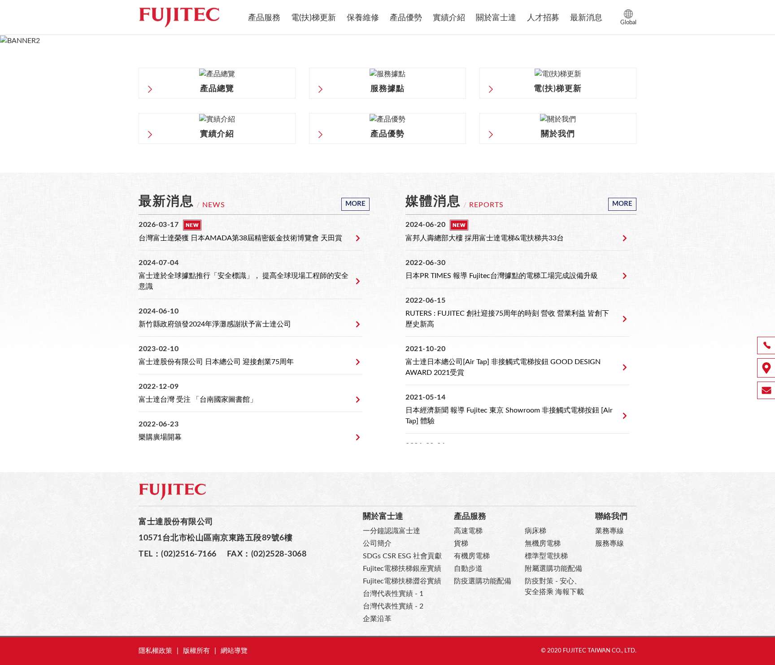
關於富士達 (496, 18)
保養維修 (363, 18)
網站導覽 (234, 651)
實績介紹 (449, 18)
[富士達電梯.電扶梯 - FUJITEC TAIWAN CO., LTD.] (179, 17)
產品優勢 (406, 18)
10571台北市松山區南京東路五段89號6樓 (215, 538)
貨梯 (461, 543)
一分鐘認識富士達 (391, 531)
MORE (355, 203)
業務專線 (609, 531)
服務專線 (609, 543)
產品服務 (264, 18)
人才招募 (543, 18)
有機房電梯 (472, 556)
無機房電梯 (543, 543)
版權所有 (196, 651)
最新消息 (586, 18)
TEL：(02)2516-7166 (178, 554)
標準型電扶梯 (546, 556)
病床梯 (535, 531)
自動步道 (468, 568)
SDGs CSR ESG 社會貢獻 (402, 556)
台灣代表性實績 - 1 (393, 593)
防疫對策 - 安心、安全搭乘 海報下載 (554, 586)
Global (628, 23)
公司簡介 (377, 543)
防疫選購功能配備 (482, 581)
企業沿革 (377, 618)
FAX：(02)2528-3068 (267, 554)
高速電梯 (468, 531)
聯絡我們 (611, 516)
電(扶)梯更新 (313, 18)
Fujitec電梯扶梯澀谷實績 (402, 581)
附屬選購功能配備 (553, 568)
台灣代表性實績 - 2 (393, 606)
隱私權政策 (155, 651)
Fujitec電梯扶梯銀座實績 (402, 568)
